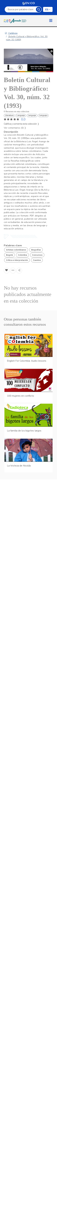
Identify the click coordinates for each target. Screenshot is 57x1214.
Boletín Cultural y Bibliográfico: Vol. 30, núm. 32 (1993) (27, 38)
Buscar (38, 9)
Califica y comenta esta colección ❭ (21, 124)
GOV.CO (28, 3)
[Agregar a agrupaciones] (13, 270)
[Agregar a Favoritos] (7, 270)
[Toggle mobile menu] (50, 20)
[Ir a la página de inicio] (16, 20)
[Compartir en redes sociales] (19, 270)
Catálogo (13, 33)
